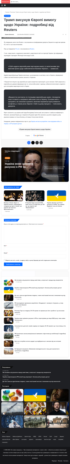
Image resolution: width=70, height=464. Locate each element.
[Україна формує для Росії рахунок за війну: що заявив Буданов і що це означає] (56, 195)
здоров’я (31, 439)
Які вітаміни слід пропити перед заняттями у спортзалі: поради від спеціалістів (39, 280)
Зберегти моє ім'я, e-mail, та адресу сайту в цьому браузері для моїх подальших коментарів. (31, 260)
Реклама (60, 461)
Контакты (66, 461)
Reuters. (32, 49)
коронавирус (39, 439)
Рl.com (17, 49)
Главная (7, 12)
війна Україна (16, 439)
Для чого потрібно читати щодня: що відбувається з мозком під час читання (38, 341)
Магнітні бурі (28, 436)
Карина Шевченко (9, 34)
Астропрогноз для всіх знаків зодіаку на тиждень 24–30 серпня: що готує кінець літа (40, 326)
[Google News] (38, 135)
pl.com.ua (28, 452)
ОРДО (34, 436)
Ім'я (5, 245)
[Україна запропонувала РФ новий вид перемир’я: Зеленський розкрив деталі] (8, 290)
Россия (45, 436)
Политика (12, 12)
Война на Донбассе (17, 436)
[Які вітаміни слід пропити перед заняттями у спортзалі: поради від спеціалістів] (8, 282)
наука (54, 439)
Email (6, 253)
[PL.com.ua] (7, 5)
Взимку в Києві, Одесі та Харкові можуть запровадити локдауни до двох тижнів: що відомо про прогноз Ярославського (13, 206)
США (50, 436)
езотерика (24, 439)
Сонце (55, 436)
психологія (4, 442)
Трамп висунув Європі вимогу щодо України (35, 129)
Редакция (54, 461)
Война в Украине (6, 436)
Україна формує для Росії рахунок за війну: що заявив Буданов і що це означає (55, 204)
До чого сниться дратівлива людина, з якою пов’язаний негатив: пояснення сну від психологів (35, 1)
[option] (35, 164)
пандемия (60, 439)
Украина (62, 436)
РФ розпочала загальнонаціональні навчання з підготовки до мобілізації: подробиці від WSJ (21, 165)
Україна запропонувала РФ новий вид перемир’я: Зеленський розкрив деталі (38, 287)
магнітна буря (47, 439)
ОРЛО (39, 436)
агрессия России (6, 439)
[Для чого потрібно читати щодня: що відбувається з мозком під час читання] (8, 343)
